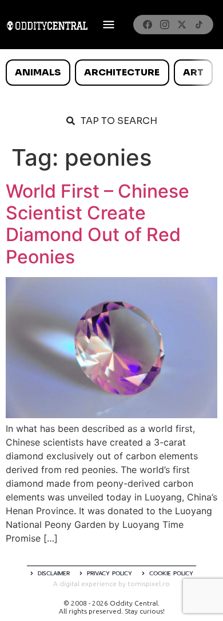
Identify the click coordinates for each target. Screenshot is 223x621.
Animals (38, 72)
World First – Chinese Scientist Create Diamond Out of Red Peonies (97, 224)
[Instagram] (164, 24)
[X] (181, 24)
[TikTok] (199, 24)
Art (193, 72)
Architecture (122, 72)
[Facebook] (147, 24)
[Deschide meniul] (108, 24)
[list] (111, 72)
